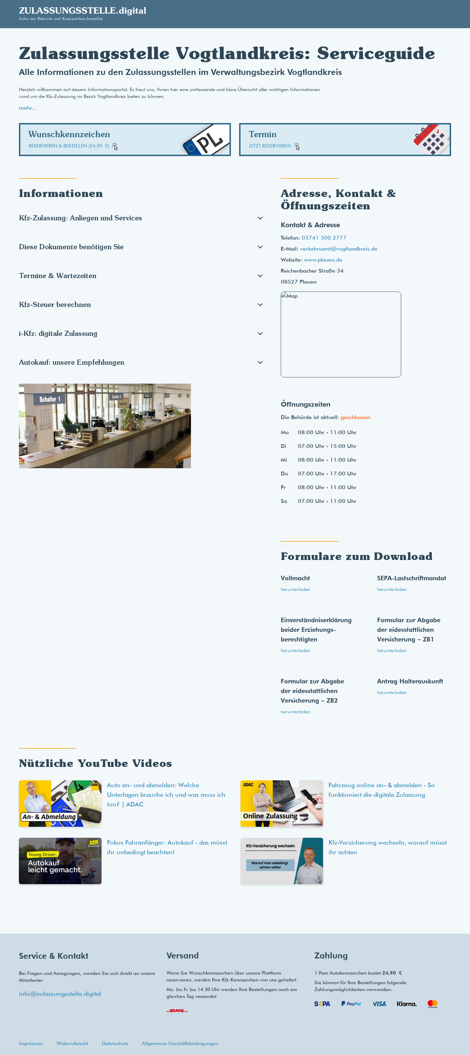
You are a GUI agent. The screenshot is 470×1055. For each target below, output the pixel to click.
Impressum (31, 1043)
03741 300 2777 (324, 237)
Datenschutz (115, 1043)
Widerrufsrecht (72, 1043)
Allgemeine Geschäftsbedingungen (180, 1043)
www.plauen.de (323, 259)
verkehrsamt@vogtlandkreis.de (338, 248)
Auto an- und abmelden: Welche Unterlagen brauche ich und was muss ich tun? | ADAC (166, 794)
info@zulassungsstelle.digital (60, 993)
